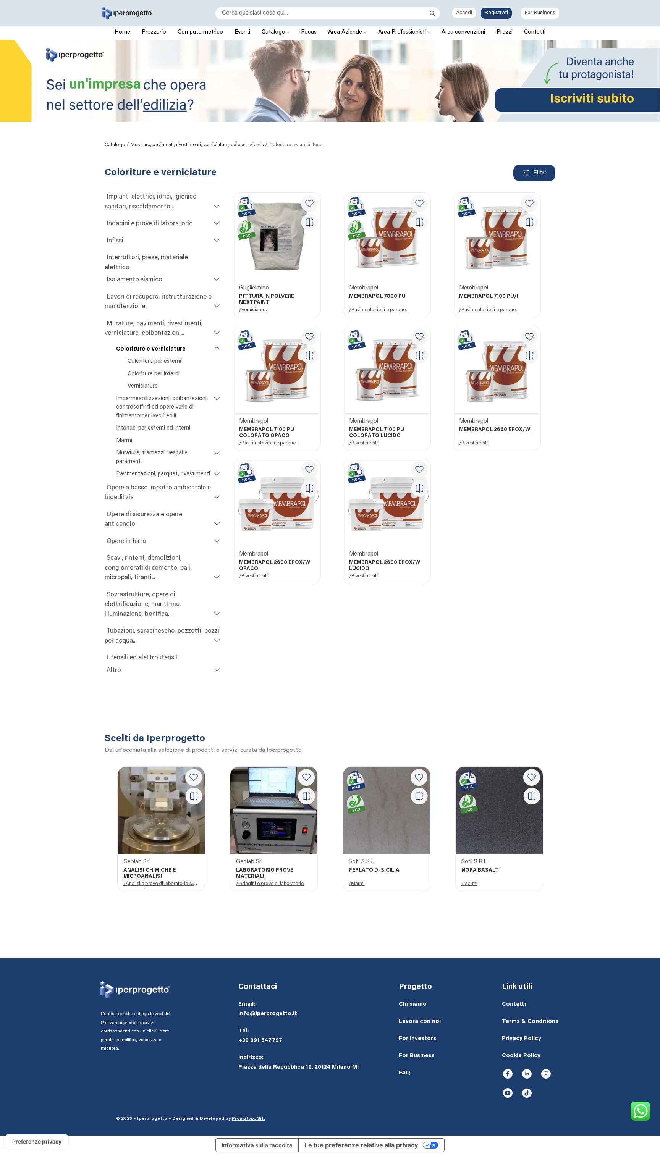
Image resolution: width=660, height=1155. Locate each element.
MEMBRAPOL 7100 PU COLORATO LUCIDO (376, 433)
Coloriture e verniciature (151, 349)
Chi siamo (413, 1004)
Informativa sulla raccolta (257, 1145)
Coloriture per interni (154, 374)
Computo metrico (200, 32)
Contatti (534, 32)
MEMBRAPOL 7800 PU (377, 296)
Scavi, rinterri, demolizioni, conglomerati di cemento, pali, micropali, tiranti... (148, 568)
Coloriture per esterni (154, 361)
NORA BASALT (480, 870)
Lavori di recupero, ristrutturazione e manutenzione (158, 302)
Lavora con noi (420, 1021)
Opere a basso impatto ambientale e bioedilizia (158, 493)
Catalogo (274, 32)
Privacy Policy (521, 1039)
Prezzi (505, 32)
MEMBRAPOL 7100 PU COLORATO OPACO (266, 433)
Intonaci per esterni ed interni (153, 428)
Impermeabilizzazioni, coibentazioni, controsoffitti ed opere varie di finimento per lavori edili (162, 407)
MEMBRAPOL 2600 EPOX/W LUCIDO (384, 566)
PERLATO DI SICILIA (374, 870)
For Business (540, 13)
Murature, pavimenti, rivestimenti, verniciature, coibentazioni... (198, 144)
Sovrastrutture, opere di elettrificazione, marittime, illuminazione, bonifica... (143, 605)
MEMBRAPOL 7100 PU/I (488, 296)
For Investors (417, 1039)
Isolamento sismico (134, 280)
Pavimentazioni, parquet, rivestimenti (163, 474)
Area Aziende (346, 32)
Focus (309, 32)
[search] (322, 13)
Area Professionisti (402, 32)
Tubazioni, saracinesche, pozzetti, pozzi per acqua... (162, 636)
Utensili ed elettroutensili (143, 658)
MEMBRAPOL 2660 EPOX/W (494, 430)
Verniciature (143, 386)
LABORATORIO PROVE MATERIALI (264, 873)
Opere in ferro (126, 541)
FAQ (404, 1073)
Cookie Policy (521, 1056)
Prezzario (154, 32)
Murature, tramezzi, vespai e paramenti (152, 457)
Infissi (115, 241)
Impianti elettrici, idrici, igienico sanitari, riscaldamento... (151, 202)
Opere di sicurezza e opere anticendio (143, 520)
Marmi (124, 441)
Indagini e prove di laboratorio (150, 224)
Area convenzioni (463, 32)
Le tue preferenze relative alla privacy (361, 1145)
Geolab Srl (136, 862)
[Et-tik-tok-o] (526, 1093)
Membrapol (363, 288)
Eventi (242, 32)
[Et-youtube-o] (507, 1093)
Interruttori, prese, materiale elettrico (146, 263)
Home (122, 32)
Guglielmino (254, 288)
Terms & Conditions (530, 1021)
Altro (114, 670)
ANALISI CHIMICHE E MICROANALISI (149, 873)
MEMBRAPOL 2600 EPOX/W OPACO (274, 566)
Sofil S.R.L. (362, 862)
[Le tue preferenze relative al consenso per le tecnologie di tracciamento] (37, 1141)
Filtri (539, 173)
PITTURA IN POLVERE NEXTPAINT (266, 299)
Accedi (464, 13)
